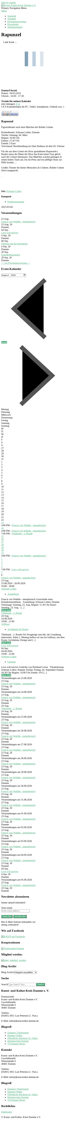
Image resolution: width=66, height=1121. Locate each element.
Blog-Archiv (7, 972)
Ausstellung (13, 594)
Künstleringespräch (10, 254)
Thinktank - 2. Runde (22, 533)
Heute (4, 342)
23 (2, 522)
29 (2, 547)
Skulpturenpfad (14, 27)
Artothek (11, 18)
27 (2, 542)
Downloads (13, 24)
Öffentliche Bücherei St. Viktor (22, 1038)
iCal (18, 104)
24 (2, 528)
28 (2, 544)
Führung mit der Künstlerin (14, 243)
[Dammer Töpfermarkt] (12, 948)
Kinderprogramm (15, 201)
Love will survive (9, 232)
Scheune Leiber (13, 191)
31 (2, 553)
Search (4, 984)
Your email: (6, 907)
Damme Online (14, 1035)
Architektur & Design (17, 629)
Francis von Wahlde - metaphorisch (18, 221)
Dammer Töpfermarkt (18, 1032)
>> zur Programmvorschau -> (15, 263)
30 (2, 550)
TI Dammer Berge (16, 1043)
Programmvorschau (16, 21)
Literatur (11, 662)
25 (2, 536)
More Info (6, 610)
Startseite (11, 16)
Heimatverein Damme (18, 1041)
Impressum (6, 1112)
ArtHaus (5, 624)
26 (2, 539)
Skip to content (8, 2)
